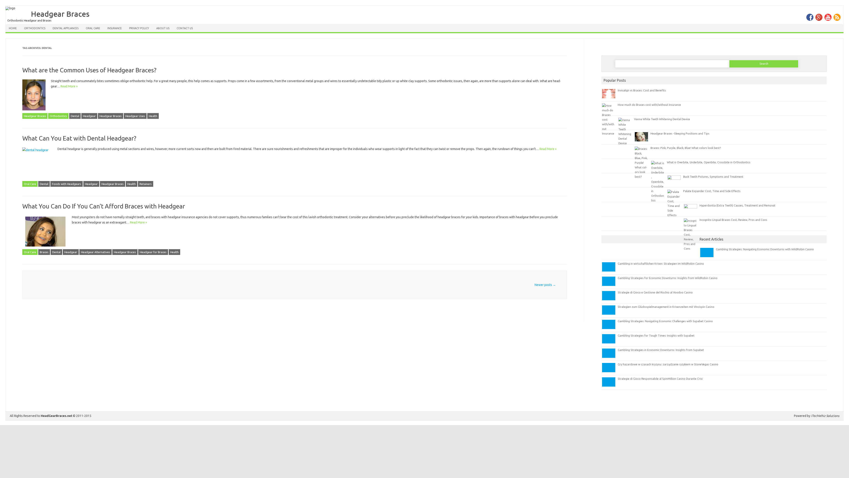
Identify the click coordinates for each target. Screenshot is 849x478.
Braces (44, 252)
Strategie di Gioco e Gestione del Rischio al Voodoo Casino (655, 292)
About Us (162, 28)
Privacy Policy (139, 28)
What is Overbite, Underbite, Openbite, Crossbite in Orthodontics (708, 162)
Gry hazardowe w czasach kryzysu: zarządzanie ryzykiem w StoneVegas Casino (668, 364)
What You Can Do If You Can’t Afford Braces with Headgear (103, 206)
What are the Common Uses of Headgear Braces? (89, 70)
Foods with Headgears (66, 183)
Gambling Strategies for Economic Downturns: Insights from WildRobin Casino (667, 277)
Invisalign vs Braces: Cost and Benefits (642, 90)
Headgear (89, 116)
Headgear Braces (60, 14)
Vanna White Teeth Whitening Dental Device (662, 119)
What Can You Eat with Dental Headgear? (79, 138)
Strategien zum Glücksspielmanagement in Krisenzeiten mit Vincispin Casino (666, 306)
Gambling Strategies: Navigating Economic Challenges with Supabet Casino (665, 321)
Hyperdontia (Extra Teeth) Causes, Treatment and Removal (737, 205)
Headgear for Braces (153, 252)
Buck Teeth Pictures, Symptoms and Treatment (713, 176)
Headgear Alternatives (95, 252)
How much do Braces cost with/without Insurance (649, 104)
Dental (75, 116)
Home (13, 28)
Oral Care (93, 28)
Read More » (69, 86)
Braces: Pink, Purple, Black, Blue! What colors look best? (685, 147)
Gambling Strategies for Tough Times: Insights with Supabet (656, 335)
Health (153, 116)
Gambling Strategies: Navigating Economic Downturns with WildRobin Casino (765, 249)
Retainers (146, 183)
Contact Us (185, 28)
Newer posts (545, 285)
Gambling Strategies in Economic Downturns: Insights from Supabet (661, 349)
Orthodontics (34, 28)
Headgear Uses (135, 116)
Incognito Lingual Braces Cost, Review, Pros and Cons (733, 219)
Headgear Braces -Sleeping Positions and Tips (679, 133)
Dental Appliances (65, 28)
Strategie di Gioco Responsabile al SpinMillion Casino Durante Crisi (660, 378)
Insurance (114, 28)
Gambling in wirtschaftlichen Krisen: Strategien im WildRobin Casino (661, 263)
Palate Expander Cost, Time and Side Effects (711, 191)
